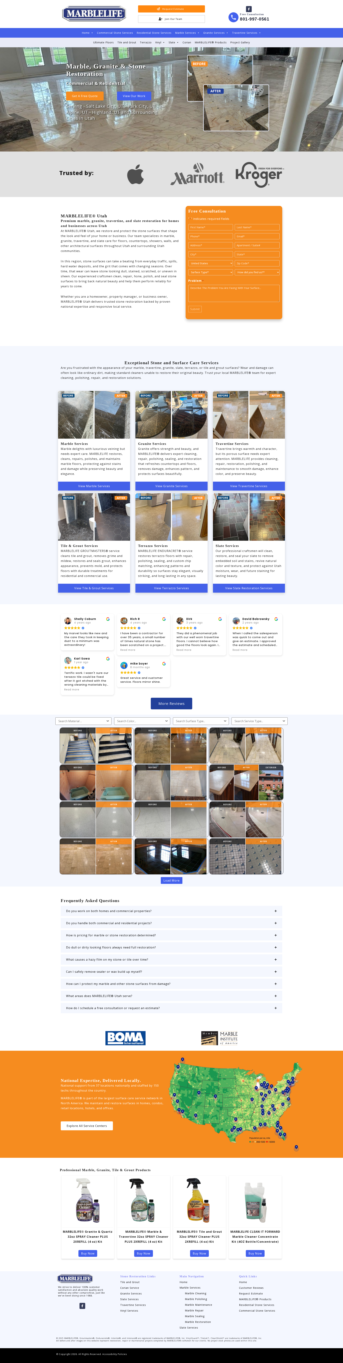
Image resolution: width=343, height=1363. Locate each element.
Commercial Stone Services (115, 32)
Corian (187, 42)
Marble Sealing (195, 1316)
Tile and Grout (126, 42)
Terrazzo (146, 42)
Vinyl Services (129, 1310)
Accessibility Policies (114, 1354)
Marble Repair (194, 1310)
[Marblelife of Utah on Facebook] (249, 9)
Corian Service (129, 1287)
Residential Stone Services (154, 32)
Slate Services (129, 1299)
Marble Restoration (198, 1322)
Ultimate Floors (103, 42)
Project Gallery (240, 42)
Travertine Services (244, 32)
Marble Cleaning (196, 1293)
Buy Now (88, 1253)
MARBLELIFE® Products (211, 42)
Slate (172, 42)
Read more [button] (71, 689)
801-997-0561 (254, 19)
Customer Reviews (251, 1287)
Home (86, 32)
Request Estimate (251, 1293)
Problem (196, 281)
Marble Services (185, 32)
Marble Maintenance (198, 1304)
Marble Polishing (196, 1299)
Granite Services (214, 32)
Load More (171, 880)
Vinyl (158, 42)
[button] (171, 911)
